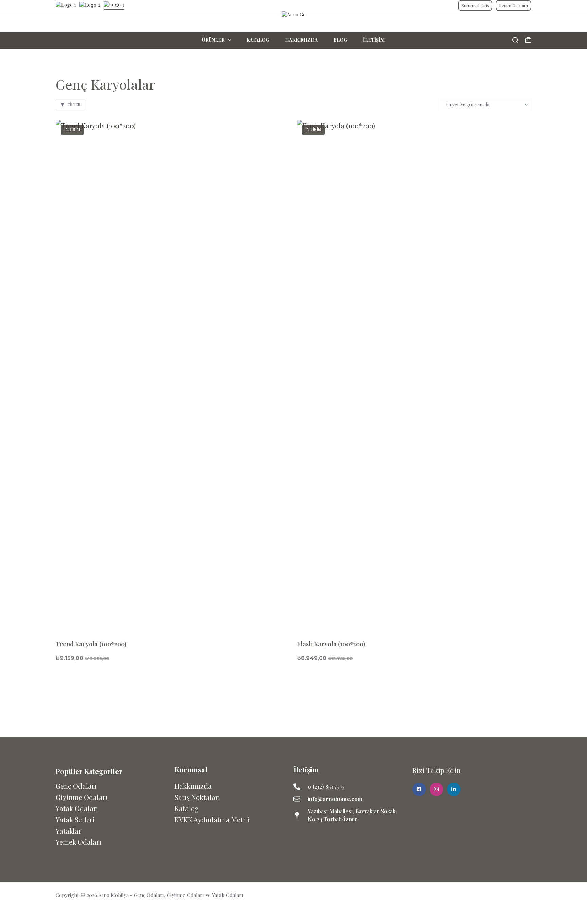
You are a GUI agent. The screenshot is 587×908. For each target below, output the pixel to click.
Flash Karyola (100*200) (331, 644)
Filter (74, 104)
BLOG (340, 40)
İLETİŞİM (374, 40)
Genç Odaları (76, 785)
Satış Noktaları (197, 797)
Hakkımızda (193, 785)
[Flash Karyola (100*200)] (414, 374)
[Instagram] (526, 895)
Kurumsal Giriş (475, 5)
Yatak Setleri (75, 819)
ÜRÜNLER (213, 40)
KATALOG (257, 40)
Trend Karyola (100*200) (91, 644)
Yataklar (68, 830)
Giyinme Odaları (81, 797)
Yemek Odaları (78, 842)
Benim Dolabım (513, 5)
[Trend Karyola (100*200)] (173, 374)
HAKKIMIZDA (301, 40)
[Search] (515, 40)
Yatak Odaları (77, 808)
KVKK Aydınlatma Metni (212, 819)
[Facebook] (513, 895)
